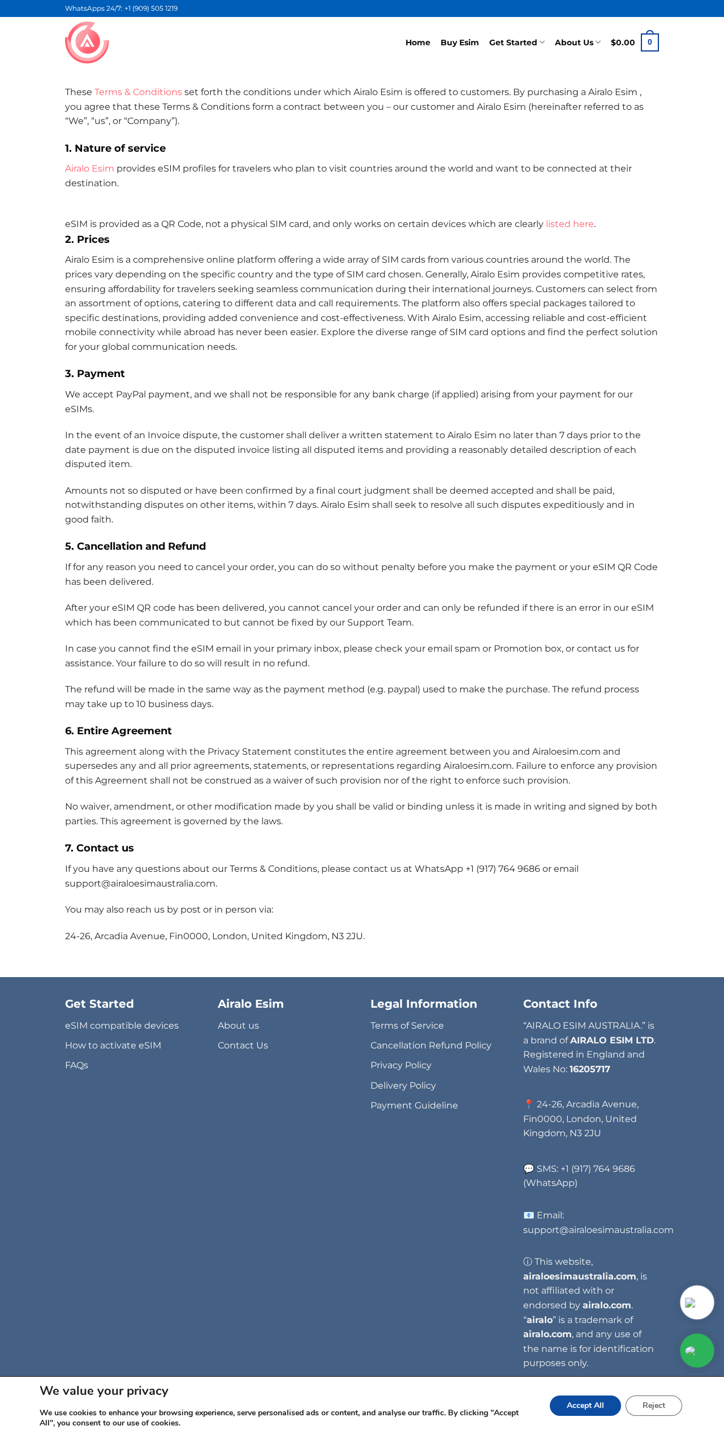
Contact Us (243, 1045)
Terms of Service (407, 1025)
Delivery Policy (403, 1085)
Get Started (513, 42)
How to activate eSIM (113, 1045)
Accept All (585, 1405)
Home (418, 42)
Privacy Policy (401, 1065)
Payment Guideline (414, 1105)
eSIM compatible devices (122, 1025)
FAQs (76, 1065)
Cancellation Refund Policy (431, 1045)
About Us (574, 42)
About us (238, 1025)
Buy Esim (460, 42)
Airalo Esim (91, 168)
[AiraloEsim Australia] (89, 42)
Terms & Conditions (138, 92)
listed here (570, 224)
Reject (654, 1405)
